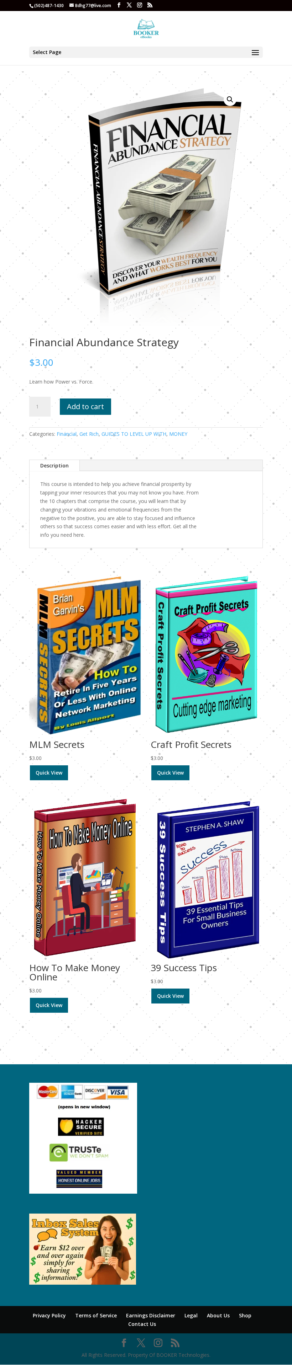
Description (54, 465)
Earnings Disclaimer (150, 1315)
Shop (245, 1315)
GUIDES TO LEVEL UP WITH (133, 433)
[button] (230, 99)
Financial (67, 433)
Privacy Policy (49, 1315)
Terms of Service (96, 1315)
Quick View (49, 772)
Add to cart (85, 406)
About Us (218, 1315)
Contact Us (142, 1324)
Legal (191, 1315)
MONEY (178, 433)
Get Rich (89, 433)
